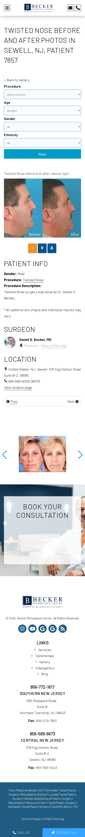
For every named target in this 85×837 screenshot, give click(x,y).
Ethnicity (11, 135)
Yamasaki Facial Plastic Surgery (29, 806)
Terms (25, 819)
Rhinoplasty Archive (33, 794)
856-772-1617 (42, 686)
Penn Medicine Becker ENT (26, 790)
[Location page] (42, 248)
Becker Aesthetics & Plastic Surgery (48, 798)
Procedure (12, 86)
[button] (4, 454)
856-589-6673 (42, 733)
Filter (42, 154)
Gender (9, 118)
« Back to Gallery (16, 80)
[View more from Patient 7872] (42, 453)
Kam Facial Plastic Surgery (58, 802)
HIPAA (46, 819)
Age (7, 102)
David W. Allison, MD (64, 806)
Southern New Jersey (42, 693)
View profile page (54, 345)
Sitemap (58, 819)
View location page (18, 387)
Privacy (36, 819)
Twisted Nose (33, 280)
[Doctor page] (51, 248)
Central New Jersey (42, 740)
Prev (13, 401)
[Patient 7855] (32, 248)
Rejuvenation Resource (23, 802)
